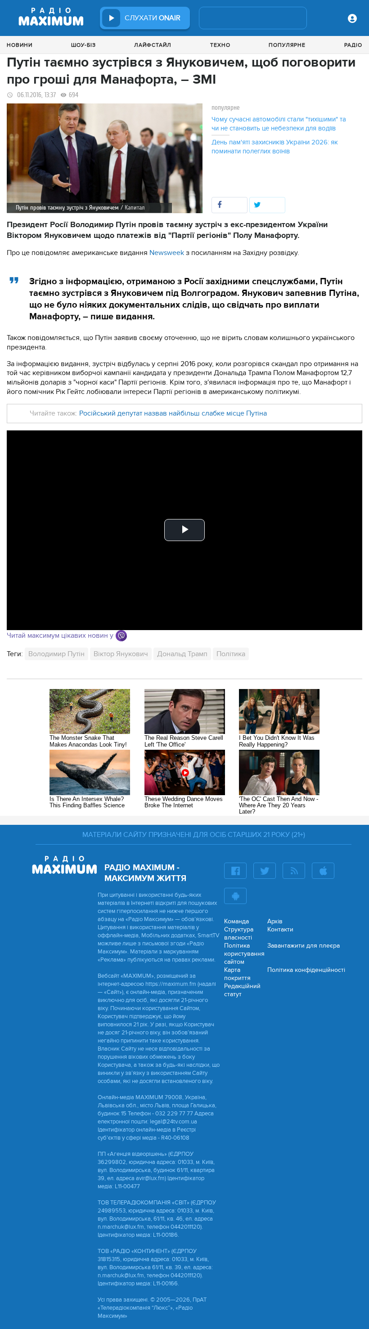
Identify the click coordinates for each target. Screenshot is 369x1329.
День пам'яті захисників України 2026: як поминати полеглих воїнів (275, 146)
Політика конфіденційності (306, 970)
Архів (275, 921)
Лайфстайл (152, 45)
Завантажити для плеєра (303, 945)
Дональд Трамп (182, 653)
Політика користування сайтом (244, 954)
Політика (230, 653)
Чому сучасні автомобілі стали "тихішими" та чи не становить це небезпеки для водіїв (279, 123)
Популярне (287, 45)
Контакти (280, 929)
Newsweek (166, 252)
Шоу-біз (83, 45)
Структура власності (238, 933)
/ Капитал (133, 207)
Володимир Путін (56, 653)
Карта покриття (237, 974)
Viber (121, 635)
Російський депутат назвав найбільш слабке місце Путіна (173, 413)
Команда (236, 921)
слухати (152, 17)
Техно (220, 45)
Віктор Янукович (121, 653)
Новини (19, 45)
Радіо (353, 45)
